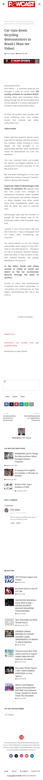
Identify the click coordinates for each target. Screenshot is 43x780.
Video (23, 396)
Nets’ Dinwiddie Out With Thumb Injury (26, 621)
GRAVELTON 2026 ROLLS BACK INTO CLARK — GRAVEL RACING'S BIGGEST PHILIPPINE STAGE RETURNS (25, 605)
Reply (12, 523)
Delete (18, 523)
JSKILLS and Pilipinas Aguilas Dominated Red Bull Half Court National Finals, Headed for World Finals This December (26, 690)
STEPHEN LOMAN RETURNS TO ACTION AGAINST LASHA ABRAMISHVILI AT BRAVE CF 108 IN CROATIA (26, 636)
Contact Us (35, 771)
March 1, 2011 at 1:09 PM (18, 513)
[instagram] (21, 756)
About (14, 771)
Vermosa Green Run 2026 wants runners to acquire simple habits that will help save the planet (26, 655)
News (12, 21)
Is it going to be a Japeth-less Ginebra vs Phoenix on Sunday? (26, 473)
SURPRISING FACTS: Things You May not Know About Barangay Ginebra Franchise (26, 457)
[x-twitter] (16, 756)
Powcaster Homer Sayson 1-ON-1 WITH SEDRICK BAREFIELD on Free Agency (26, 672)
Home (6, 21)
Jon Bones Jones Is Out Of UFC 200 (26, 589)
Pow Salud (10, 53)
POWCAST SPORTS (29, 776)
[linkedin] (32, 756)
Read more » (9, 334)
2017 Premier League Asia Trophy (26, 578)
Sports (15, 396)
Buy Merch (24, 771)
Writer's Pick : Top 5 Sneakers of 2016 (23, 485)
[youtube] (27, 756)
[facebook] (11, 756)
